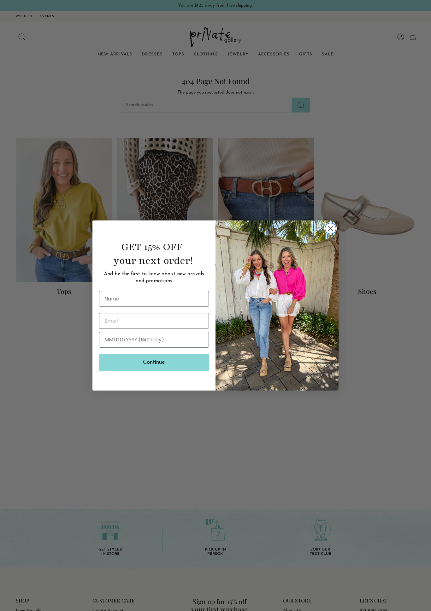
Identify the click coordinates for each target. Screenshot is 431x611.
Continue (154, 362)
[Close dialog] (330, 228)
